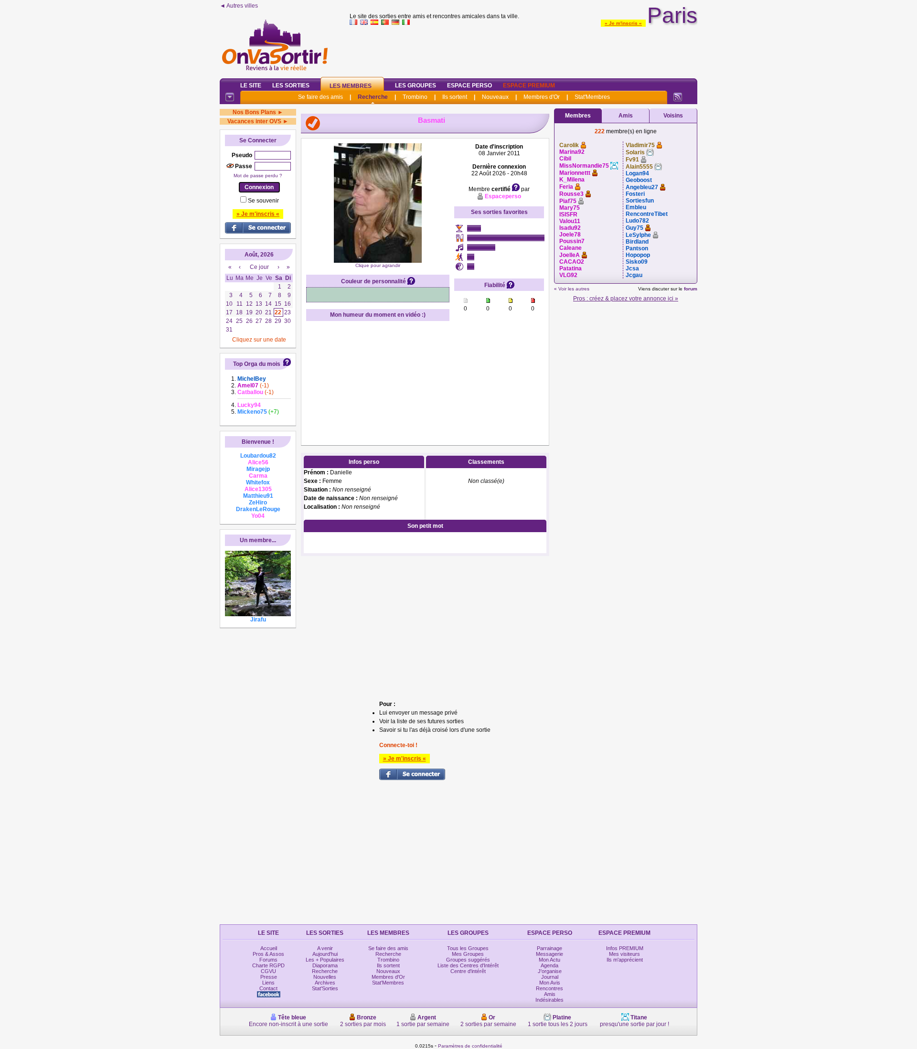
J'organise (550, 971)
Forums (268, 960)
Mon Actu (549, 960)
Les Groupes (415, 85)
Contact (268, 988)
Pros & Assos (268, 954)
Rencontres (549, 988)
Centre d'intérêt (468, 971)
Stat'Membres (592, 97)
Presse (268, 977)
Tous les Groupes (468, 948)
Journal (549, 977)
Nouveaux (495, 97)
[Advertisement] (523, 49)
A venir (325, 948)
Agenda (549, 965)
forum (690, 288)
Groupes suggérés (468, 960)
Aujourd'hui (325, 954)
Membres (578, 115)
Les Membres (351, 86)
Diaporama (325, 965)
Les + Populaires (325, 960)
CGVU (268, 971)
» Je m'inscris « (623, 23)
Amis (625, 115)
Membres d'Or (541, 97)
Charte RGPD (268, 965)
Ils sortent (454, 97)
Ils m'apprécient (625, 960)
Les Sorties (290, 85)
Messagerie (549, 954)
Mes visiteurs (624, 954)
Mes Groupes (468, 954)
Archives (325, 982)
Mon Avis (549, 982)
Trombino (415, 97)
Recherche (373, 97)
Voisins (673, 115)
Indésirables (549, 1000)
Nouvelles (324, 977)
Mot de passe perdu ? (258, 175)
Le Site (250, 85)
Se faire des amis (320, 97)
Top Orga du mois (256, 364)
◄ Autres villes (239, 5)
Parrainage (549, 948)
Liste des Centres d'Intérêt (468, 965)
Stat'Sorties (325, 988)
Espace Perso (469, 85)
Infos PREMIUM (624, 948)
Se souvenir (263, 200)
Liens (268, 982)
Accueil (268, 948)
